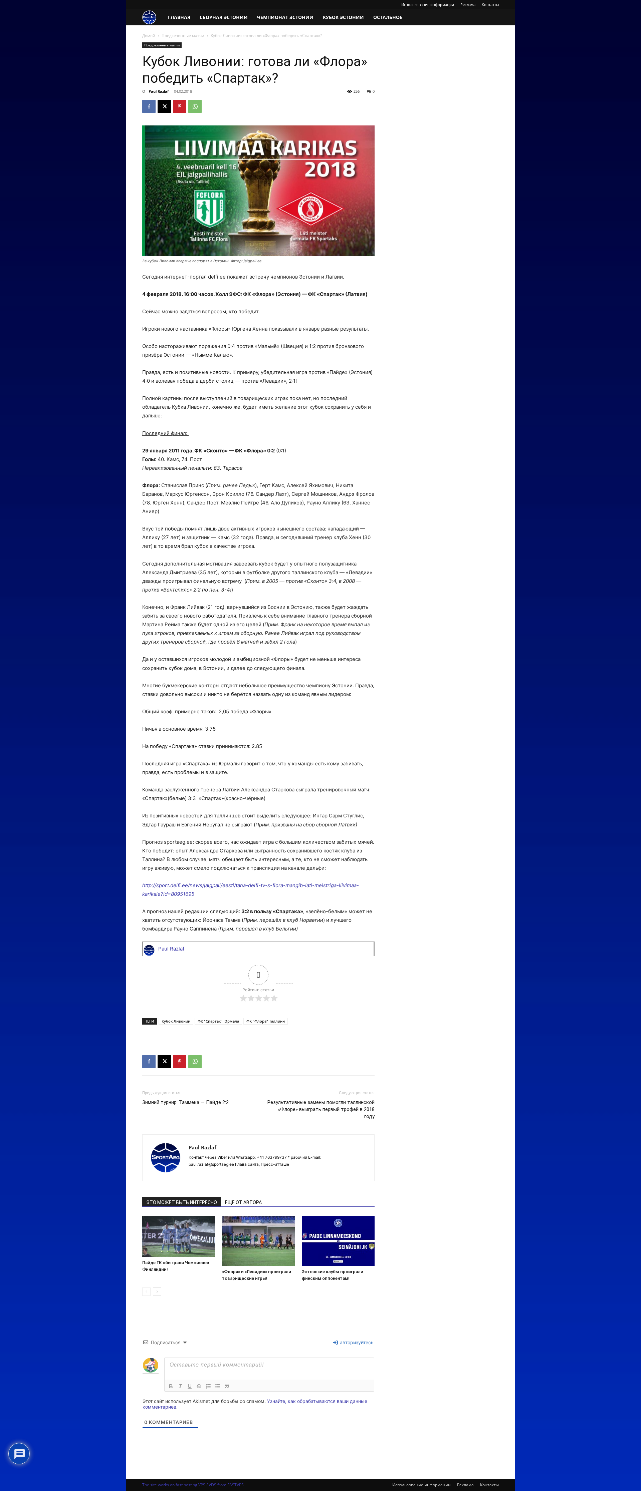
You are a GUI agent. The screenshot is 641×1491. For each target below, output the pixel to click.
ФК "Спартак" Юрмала (218, 1021)
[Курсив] (180, 1386)
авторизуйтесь (356, 1342)
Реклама (467, 4)
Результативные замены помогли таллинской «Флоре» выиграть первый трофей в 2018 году (321, 1109)
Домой (148, 35)
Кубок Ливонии (176, 1021)
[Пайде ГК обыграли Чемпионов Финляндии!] (178, 1236)
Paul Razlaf (159, 91)
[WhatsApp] (195, 106)
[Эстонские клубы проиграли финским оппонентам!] (338, 1241)
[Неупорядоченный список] (217, 1386)
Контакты (490, 4)
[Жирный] (171, 1386)
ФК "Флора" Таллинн (265, 1021)
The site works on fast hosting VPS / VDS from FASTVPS (193, 1485)
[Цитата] (227, 1386)
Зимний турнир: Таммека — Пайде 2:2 (185, 1102)
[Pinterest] (179, 106)
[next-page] (157, 1291)
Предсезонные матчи (183, 35)
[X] (164, 106)
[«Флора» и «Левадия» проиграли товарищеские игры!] (258, 1241)
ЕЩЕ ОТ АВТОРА (243, 1202)
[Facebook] (149, 106)
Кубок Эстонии (343, 17)
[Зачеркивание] (199, 1386)
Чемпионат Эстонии (285, 17)
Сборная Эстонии (224, 17)
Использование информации (427, 4)
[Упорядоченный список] (208, 1386)
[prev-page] (146, 1291)
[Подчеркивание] (189, 1386)
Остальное (387, 17)
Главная (179, 17)
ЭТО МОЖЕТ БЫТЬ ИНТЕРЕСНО (181, 1202)
